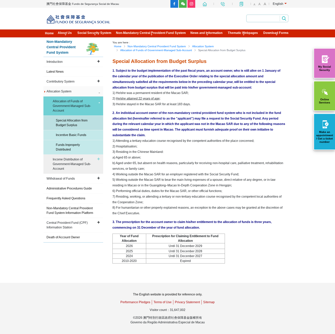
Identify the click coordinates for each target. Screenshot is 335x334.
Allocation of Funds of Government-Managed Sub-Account (156, 50)
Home (117, 46)
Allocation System (203, 46)
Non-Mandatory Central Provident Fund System (157, 46)
